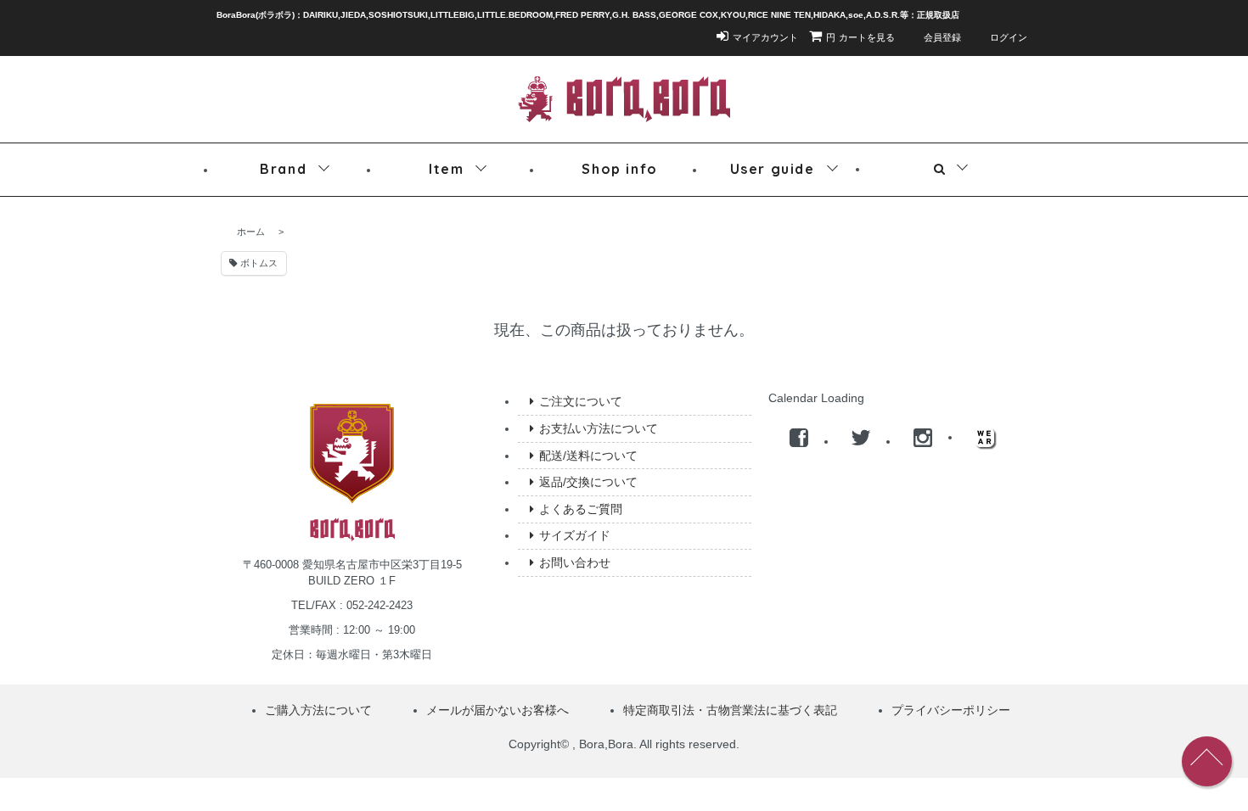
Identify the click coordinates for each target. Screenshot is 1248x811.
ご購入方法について (318, 710)
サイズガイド (574, 535)
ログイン (1008, 37)
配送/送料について (588, 455)
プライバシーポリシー (950, 710)
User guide (772, 168)
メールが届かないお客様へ (497, 710)
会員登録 (942, 37)
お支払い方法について (598, 428)
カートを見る (861, 37)
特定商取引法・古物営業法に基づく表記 (730, 710)
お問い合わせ (574, 562)
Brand (283, 168)
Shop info (619, 168)
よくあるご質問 (580, 509)
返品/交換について (588, 482)
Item (446, 168)
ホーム (251, 232)
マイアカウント (765, 37)
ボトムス (258, 263)
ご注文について (580, 401)
